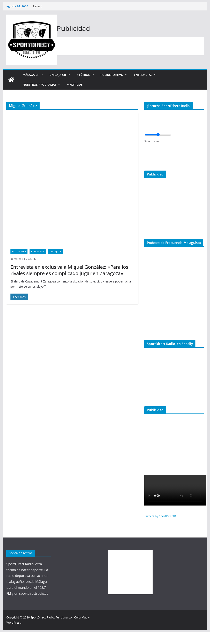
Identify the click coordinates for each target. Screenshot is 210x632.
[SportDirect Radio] (11, 79)
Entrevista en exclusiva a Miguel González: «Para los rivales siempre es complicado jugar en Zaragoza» (69, 270)
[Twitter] (145, 154)
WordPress (13, 622)
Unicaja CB (57, 75)
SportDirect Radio (42, 617)
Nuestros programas (39, 85)
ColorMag (80, 617)
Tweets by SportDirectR (160, 516)
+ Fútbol (83, 75)
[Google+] (145, 161)
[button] (41, 75)
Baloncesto (19, 251)
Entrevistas (143, 75)
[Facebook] (145, 147)
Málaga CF (31, 75)
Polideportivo (111, 75)
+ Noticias (75, 85)
